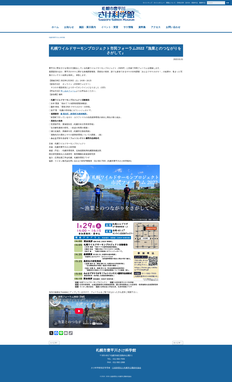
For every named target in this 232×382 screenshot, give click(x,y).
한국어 (187, 3)
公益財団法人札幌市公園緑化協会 (126, 368)
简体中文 (195, 3)
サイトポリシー (159, 3)
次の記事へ (54, 343)
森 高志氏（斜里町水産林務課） (74, 114)
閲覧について (171, 3)
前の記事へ (178, 343)
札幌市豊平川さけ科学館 (57, 37)
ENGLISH (180, 3)
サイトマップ (147, 3)
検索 (227, 3)
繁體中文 (202, 3)
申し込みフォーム (68, 91)
